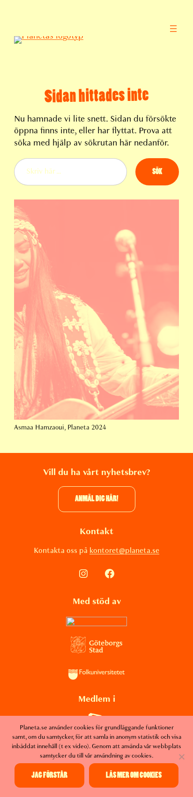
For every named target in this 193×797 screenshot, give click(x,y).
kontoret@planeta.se (124, 550)
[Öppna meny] (173, 28)
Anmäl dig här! (97, 498)
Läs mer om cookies (134, 775)
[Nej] (181, 756)
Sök (157, 171)
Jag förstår (49, 775)
